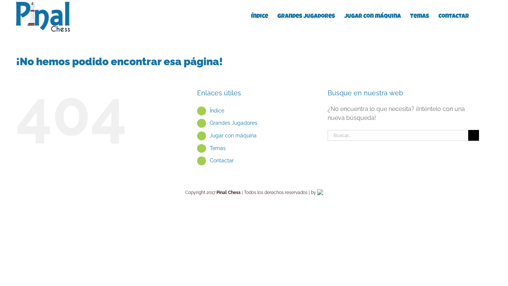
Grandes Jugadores (233, 123)
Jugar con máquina (233, 136)
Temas (218, 148)
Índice (217, 111)
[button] (480, 16)
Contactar (222, 160)
